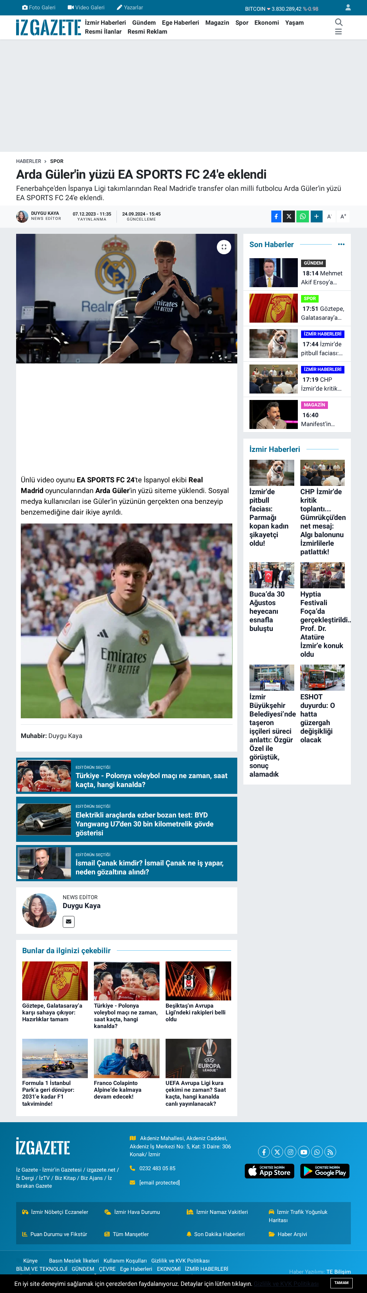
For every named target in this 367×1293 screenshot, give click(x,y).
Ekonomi (266, 22)
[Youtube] (304, 1152)
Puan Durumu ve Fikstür (58, 1234)
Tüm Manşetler (131, 1234)
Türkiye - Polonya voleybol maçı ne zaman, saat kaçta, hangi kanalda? (126, 1016)
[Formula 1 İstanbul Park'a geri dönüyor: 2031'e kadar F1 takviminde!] (55, 1057)
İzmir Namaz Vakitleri (222, 1212)
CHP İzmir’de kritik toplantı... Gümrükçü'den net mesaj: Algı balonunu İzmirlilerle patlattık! (321, 385)
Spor (241, 22)
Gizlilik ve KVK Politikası (180, 1261)
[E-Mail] (69, 922)
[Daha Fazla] (317, 216)
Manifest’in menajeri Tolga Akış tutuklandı (321, 420)
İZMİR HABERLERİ (323, 334)
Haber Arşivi (292, 1234)
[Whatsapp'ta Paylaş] (302, 216)
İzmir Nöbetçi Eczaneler (59, 1212)
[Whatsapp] (317, 1152)
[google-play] (325, 1171)
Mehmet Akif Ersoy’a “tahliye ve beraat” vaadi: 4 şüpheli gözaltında (322, 278)
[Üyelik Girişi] (345, 7)
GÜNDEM (313, 263)
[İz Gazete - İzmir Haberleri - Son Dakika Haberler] (49, 26)
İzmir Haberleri (105, 22)
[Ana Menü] (338, 32)
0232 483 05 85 (157, 1168)
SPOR (56, 161)
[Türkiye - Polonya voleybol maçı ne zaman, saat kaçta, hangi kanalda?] (126, 980)
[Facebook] (264, 1152)
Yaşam (294, 22)
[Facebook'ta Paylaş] (276, 216)
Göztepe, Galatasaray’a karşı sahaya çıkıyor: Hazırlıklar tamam (52, 1012)
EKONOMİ (169, 1269)
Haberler (28, 161)
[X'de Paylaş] (289, 216)
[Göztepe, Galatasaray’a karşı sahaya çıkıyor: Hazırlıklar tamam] (55, 980)
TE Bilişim (339, 1272)
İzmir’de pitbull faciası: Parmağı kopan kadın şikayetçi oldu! (321, 349)
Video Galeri (90, 7)
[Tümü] (341, 244)
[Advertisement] (183, 95)
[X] (277, 1152)
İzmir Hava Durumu (137, 1212)
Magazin (217, 22)
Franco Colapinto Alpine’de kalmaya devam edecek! (118, 1090)
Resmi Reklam (147, 31)
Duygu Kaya (82, 905)
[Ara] (339, 23)
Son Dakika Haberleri (219, 1234)
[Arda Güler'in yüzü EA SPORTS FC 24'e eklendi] (126, 298)
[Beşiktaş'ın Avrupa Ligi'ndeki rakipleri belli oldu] (198, 980)
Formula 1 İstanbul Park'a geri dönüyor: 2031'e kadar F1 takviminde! (48, 1093)
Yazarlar (133, 7)
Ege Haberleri (180, 22)
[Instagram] (290, 1152)
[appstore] (269, 1171)
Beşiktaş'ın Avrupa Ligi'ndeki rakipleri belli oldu (195, 1012)
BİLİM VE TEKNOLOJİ (41, 1269)
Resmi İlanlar (103, 31)
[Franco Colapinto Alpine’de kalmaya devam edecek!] (126, 1057)
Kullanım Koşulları (125, 1261)
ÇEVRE (107, 1269)
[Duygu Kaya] (39, 909)
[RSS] (330, 1152)
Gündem (144, 22)
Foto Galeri (42, 7)
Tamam (341, 1282)
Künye (30, 1261)
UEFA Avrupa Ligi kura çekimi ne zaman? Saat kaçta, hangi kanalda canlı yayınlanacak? (196, 1093)
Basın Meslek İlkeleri (74, 1261)
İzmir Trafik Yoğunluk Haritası (298, 1216)
